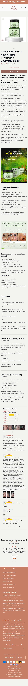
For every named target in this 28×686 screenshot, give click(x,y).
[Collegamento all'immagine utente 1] (4, 494)
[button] (2, 7)
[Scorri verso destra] (16, 48)
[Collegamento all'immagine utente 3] (12, 494)
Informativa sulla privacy (14, 670)
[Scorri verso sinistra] (11, 48)
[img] (10, 435)
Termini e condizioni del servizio (14, 672)
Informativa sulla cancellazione (14, 676)
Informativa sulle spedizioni (12, 674)
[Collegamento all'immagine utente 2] (8, 494)
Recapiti (21, 674)
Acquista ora (14, 71)
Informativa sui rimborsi (16, 668)
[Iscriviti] (23, 648)
